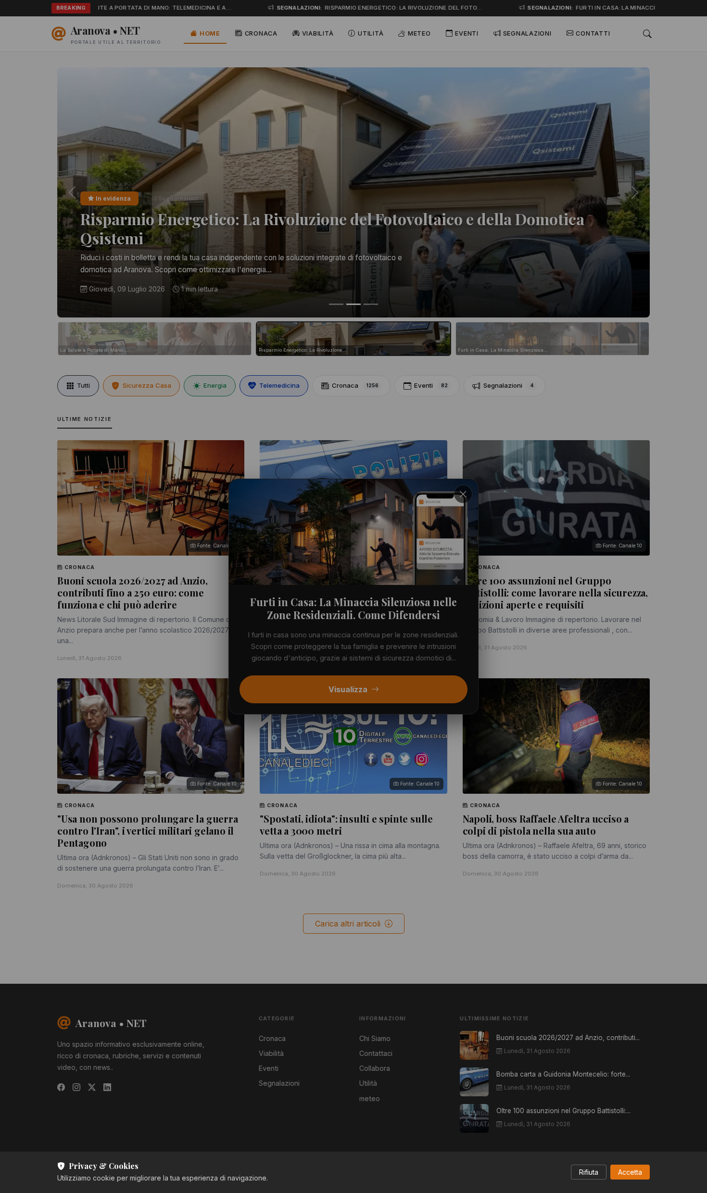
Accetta (630, 1172)
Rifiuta (588, 1172)
